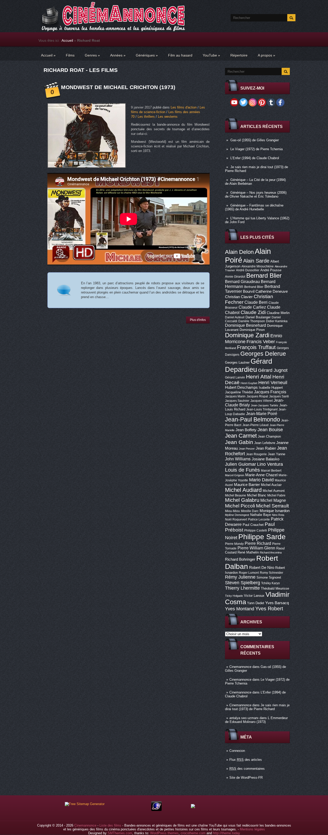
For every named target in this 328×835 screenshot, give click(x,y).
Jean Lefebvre (264, 443)
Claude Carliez (252, 307)
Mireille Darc (250, 511)
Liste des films (110, 825)
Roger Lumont (249, 572)
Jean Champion (269, 436)
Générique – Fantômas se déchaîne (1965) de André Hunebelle (254, 207)
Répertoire (239, 55)
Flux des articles (245, 760)
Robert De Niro (261, 568)
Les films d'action (184, 107)
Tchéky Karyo (270, 583)
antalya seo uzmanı (244, 718)
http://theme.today (226, 833)
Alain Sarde (256, 261)
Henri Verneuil (272, 382)
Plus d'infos (198, 320)
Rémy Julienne (240, 577)
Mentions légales (252, 829)
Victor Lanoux (254, 596)
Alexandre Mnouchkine (257, 266)
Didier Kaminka (277, 321)
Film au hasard (180, 55)
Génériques (147, 55)
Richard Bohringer (240, 559)
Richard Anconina (271, 552)
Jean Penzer (247, 448)
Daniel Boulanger (258, 317)
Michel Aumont (274, 491)
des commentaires (247, 769)
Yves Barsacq (277, 603)
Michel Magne (273, 500)
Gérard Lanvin (235, 377)
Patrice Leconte (259, 519)
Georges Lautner (237, 362)
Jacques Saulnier (237, 401)
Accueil (67, 40)
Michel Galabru (242, 500)
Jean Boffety (246, 430)
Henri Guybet (249, 383)
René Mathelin (248, 552)
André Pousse (270, 270)
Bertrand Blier (253, 287)
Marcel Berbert (271, 470)
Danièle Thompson (251, 321)
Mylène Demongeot (237, 514)
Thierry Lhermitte (242, 588)
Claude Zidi (253, 312)
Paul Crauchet (253, 525)
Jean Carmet (241, 435)
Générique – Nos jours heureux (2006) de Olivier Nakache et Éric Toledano (255, 194)
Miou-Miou (232, 511)
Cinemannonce (240, 667)
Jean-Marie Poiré (261, 413)
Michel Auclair (271, 485)
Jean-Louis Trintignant (262, 409)
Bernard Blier (264, 275)
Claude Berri (256, 302)
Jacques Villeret (261, 401)
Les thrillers (146, 116)
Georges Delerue (263, 353)
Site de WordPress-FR (246, 777)
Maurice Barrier (247, 485)
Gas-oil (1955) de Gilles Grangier (254, 140)
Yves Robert (269, 608)
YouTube (211, 55)
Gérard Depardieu (248, 365)
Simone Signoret (269, 577)
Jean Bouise (270, 429)
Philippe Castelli (255, 530)
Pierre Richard (258, 543)
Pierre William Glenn (256, 548)
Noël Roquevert (236, 519)
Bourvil (248, 291)
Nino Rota (278, 514)
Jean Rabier (266, 448)
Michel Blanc (256, 495)
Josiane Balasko (265, 459)
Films (70, 55)
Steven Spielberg (242, 582)
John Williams (238, 459)
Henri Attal (258, 376)
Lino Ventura (270, 464)
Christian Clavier (239, 297)
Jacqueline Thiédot (239, 392)
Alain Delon (239, 252)
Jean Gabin (239, 442)
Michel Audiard (243, 490)
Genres (92, 55)
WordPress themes (164, 833)
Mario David (261, 479)
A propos (266, 55)
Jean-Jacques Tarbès (264, 405)
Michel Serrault (272, 505)
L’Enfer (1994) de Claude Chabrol (254, 158)
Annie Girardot (235, 276)
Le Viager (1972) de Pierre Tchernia (256, 149)
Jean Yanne (276, 454)
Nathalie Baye (260, 515)
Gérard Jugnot (273, 370)
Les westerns (168, 116)
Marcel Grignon (234, 475)
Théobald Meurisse (275, 588)
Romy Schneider (271, 572)
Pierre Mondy (234, 544)
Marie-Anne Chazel (261, 475)
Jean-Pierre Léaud (255, 425)
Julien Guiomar (240, 464)
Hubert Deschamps (241, 387)
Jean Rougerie (256, 454)
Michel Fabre (276, 495)
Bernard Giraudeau (242, 281)
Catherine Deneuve (271, 291)
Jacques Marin (235, 396)
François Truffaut (256, 347)
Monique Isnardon (275, 511)
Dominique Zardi (247, 335)
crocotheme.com (193, 833)
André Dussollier (247, 270)
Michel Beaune (235, 495)
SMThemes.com (120, 833)
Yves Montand (239, 608)
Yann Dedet (255, 603)
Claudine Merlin (278, 313)
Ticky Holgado (234, 595)
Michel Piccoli (240, 505)
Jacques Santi (279, 396)
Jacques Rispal (257, 396)
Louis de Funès (242, 470)
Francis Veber (261, 341)
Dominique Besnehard (245, 325)
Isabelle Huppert (271, 387)
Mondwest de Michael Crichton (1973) (118, 87)
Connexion (237, 751)
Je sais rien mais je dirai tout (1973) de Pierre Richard (257, 707)
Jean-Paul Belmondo (252, 419)
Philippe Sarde (262, 537)
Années (118, 55)
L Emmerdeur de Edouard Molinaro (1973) (256, 720)
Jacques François (270, 391)
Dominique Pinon (252, 330)
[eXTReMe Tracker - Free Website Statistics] (156, 810)
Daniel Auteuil (234, 317)
